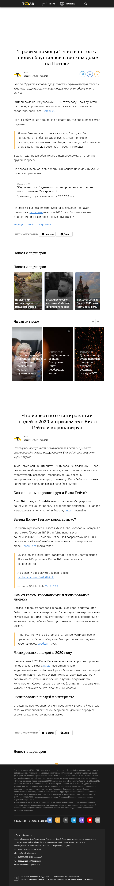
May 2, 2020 (51, 586)
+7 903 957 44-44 (25, 849)
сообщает (30, 546)
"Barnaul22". (49, 111)
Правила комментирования (32, 879)
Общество (28, 76)
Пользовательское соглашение (66, 877)
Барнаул (18, 224)
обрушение (45, 224)
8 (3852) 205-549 (25, 861)
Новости (51, 4)
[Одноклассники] (97, 74)
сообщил (43, 643)
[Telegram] (82, 74)
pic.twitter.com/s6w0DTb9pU (36, 577)
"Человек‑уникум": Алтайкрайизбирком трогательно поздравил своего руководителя (31, 364)
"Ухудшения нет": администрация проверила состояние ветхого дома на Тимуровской (55, 189)
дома (31, 224)
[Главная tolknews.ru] (28, 4)
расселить (36, 212)
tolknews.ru (26, 835)
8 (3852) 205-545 (25, 857)
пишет (69, 510)
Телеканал (70, 4)
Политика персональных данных (35, 877)
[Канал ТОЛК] (64, 234)
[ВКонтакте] (89, 74)
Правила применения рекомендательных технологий (71, 879)
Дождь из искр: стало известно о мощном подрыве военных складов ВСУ (90, 364)
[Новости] (47, 234)
